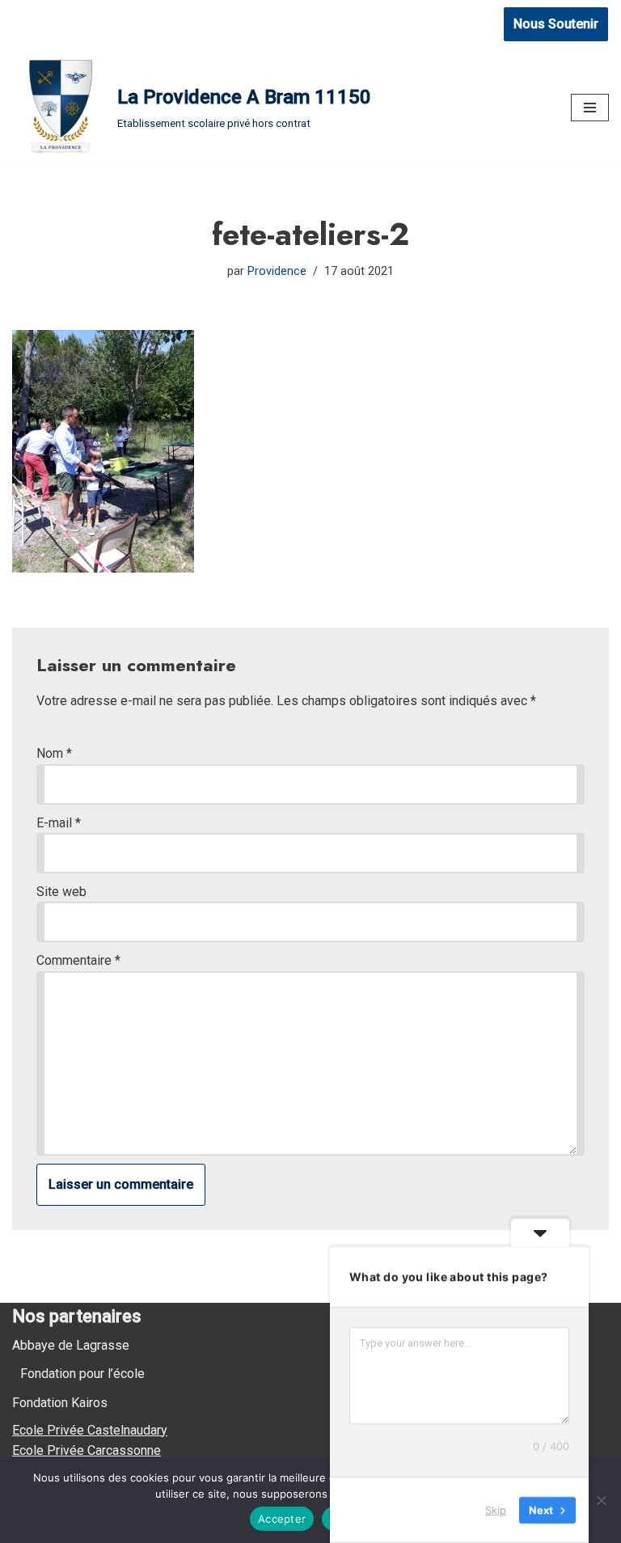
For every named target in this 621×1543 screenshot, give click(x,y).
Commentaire (78, 960)
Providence (276, 271)
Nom (54, 753)
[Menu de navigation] (590, 107)
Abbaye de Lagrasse (70, 1345)
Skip (495, 1509)
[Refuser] (601, 1500)
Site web (61, 891)
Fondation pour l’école (82, 1373)
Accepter (282, 1518)
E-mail (58, 823)
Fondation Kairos (60, 1402)
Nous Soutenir (555, 24)
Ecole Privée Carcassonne (86, 1450)
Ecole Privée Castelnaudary (89, 1430)
